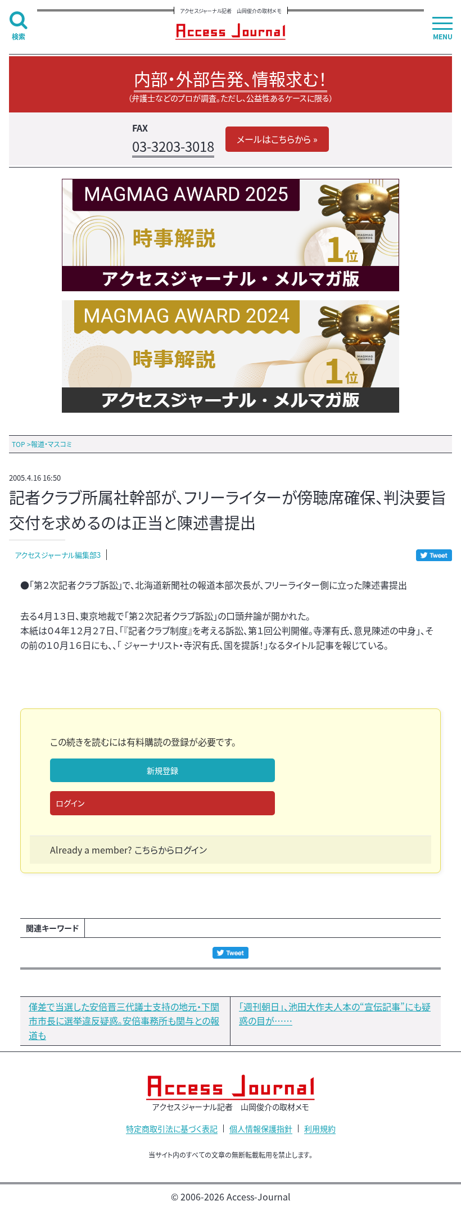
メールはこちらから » (277, 139)
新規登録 (162, 770)
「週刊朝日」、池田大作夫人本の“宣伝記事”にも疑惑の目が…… (335, 1014)
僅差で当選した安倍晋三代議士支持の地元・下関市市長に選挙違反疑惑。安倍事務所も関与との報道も (124, 1021)
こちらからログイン (170, 849)
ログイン (70, 803)
